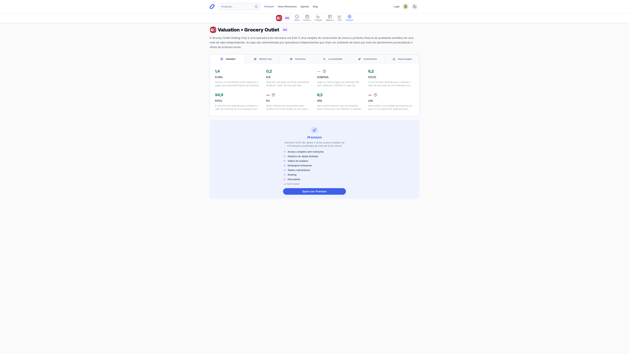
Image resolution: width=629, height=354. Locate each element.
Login (397, 6)
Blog (315, 6)
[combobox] (239, 6)
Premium (269, 6)
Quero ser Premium (314, 191)
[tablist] (314, 59)
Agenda (305, 6)
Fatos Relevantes (287, 6)
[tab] (227, 59)
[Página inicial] (212, 6)
